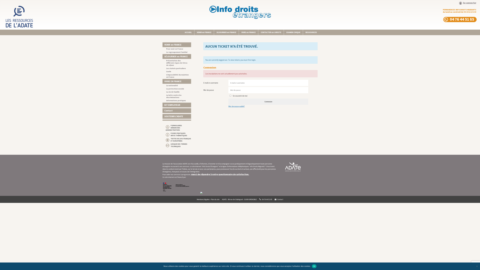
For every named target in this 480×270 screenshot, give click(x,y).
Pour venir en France (174, 49)
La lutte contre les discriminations (174, 96)
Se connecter (469, 3)
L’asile (168, 71)
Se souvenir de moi (239, 96)
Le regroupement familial (176, 52)
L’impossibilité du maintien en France (177, 76)
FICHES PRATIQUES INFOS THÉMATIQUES (179, 134)
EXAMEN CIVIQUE (293, 32)
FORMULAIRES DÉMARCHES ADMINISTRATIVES (174, 127)
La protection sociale (175, 89)
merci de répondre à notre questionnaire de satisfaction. (220, 174)
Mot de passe (208, 90)
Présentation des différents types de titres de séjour (176, 63)
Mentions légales (203, 199)
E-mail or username (210, 83)
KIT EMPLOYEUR (172, 105)
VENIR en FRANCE (204, 32)
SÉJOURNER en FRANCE (176, 56)
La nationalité (172, 85)
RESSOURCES (311, 32)
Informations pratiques (176, 100)
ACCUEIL (188, 32)
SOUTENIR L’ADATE (173, 116)
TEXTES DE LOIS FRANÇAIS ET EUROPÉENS (181, 140)
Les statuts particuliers (176, 68)
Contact (168, 110)
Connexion (268, 101)
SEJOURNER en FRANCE (226, 32)
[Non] (477, 266)
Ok (314, 266)
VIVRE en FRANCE (248, 32)
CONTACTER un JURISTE (271, 32)
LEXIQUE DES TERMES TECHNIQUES (179, 145)
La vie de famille (173, 92)
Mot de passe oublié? (236, 106)
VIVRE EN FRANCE (173, 81)
